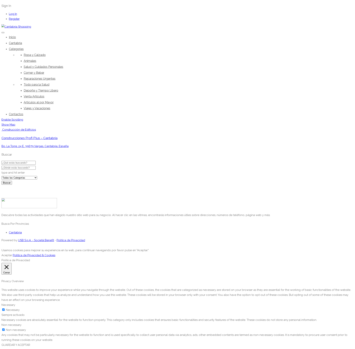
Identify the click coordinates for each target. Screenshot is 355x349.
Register (14, 19)
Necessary (13, 310)
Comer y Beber (34, 72)
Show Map (8, 124)
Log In (13, 14)
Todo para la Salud (36, 84)
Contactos (16, 114)
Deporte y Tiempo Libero (41, 90)
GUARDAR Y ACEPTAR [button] (15, 345)
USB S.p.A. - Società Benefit (36, 240)
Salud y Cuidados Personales (43, 67)
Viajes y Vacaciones (37, 108)
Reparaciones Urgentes (39, 78)
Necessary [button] (8, 305)
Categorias (16, 49)
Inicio (12, 37)
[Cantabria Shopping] (16, 26)
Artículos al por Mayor (39, 102)
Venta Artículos (34, 96)
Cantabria (15, 43)
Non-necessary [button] (11, 325)
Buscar (7, 182)
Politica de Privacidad (71, 240)
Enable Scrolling (12, 119)
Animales (30, 61)
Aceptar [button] (6, 255)
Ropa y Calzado (35, 55)
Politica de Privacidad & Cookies (34, 255)
